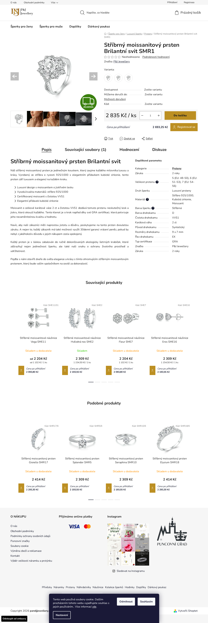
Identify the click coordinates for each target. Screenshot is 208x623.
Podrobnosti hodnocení (156, 57)
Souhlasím (146, 601)
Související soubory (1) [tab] (85, 149)
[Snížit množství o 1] (142, 115)
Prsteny (176, 168)
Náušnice (98, 587)
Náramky (59, 587)
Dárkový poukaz (157, 587)
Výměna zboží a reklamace (26, 551)
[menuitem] (21, 26)
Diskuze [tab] (159, 149)
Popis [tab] (47, 149)
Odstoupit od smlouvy (14, 618)
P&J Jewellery (121, 61)
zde (94, 607)
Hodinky (130, 587)
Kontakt (15, 556)
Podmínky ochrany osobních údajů (30, 536)
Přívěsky (47, 587)
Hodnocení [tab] (129, 149)
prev (13, 341)
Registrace (189, 2)
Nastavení (62, 615)
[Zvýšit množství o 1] (158, 115)
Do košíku (180, 115)
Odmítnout (126, 601)
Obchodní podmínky (34, 2)
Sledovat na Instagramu (131, 571)
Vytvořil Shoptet (188, 611)
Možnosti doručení (115, 99)
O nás (14, 2)
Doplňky (141, 587)
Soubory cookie (20, 546)
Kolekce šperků (114, 587)
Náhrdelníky (84, 587)
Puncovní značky (20, 541)
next (195, 341)
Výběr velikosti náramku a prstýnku (31, 561)
